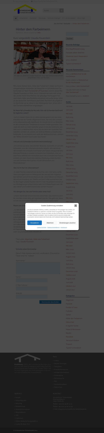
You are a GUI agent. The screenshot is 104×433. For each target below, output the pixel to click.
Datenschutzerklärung (53, 227)
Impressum (64, 227)
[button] (76, 206)
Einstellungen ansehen (67, 223)
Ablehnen (50, 223)
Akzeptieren (34, 223)
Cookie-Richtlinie (41, 227)
